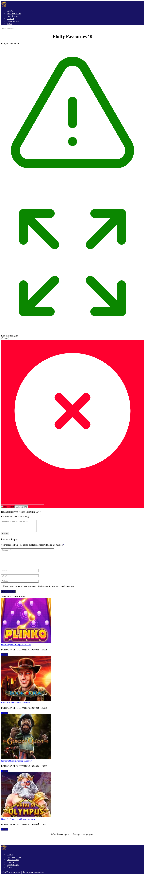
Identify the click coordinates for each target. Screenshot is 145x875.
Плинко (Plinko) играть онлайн (16, 644)
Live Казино (13, 16)
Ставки (10, 18)
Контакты (64, 840)
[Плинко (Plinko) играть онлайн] (26, 642)
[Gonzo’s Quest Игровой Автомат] (26, 758)
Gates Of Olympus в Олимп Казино (18, 819)
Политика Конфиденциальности (82, 840)
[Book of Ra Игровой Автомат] (26, 700)
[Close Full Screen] (72, 481)
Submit (5, 534)
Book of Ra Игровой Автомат (15, 702)
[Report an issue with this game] (72, 190)
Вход (9, 23)
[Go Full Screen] (72, 333)
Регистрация (13, 21)
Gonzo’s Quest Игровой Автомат (16, 761)
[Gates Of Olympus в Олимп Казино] (26, 816)
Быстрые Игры (14, 13)
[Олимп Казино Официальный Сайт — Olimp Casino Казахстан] (4, 6)
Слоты (10, 11)
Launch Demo (21, 507)
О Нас (54, 840)
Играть (4, 654)
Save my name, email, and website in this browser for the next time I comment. (39, 586)
